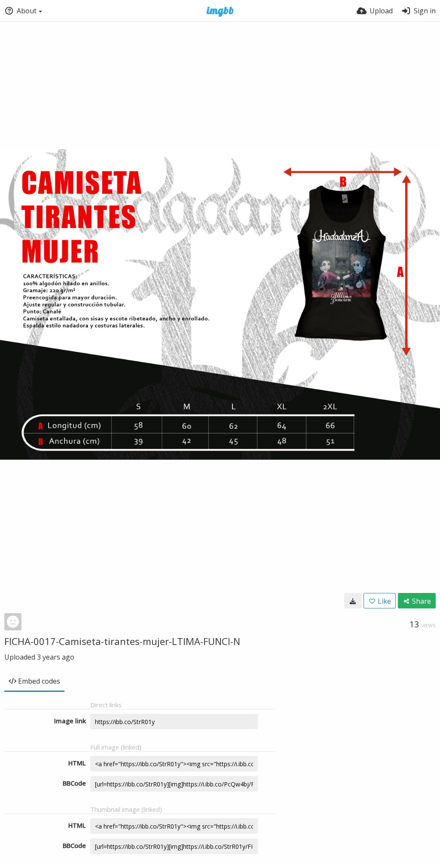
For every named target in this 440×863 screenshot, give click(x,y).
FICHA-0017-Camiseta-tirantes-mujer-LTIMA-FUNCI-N (122, 641)
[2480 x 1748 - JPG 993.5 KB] (352, 600)
